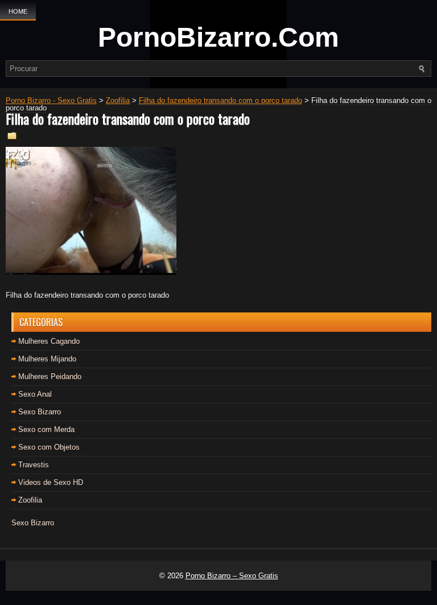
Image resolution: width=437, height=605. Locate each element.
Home (18, 11)
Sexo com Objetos (49, 447)
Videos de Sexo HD (50, 482)
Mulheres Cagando (49, 341)
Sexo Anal (35, 394)
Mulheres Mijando (47, 359)
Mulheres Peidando (49, 376)
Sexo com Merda (46, 429)
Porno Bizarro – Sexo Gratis (231, 575)
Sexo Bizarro (39, 412)
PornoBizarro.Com (218, 37)
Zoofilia (30, 500)
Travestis (33, 464)
